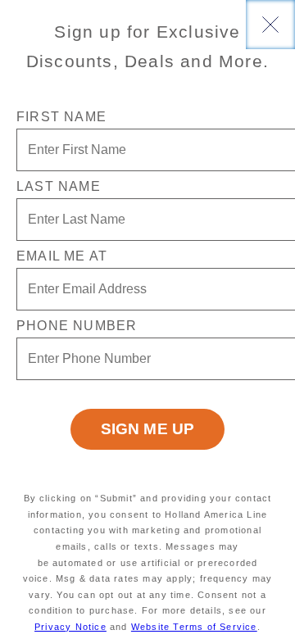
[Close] (270, 24)
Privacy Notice (70, 627)
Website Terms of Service (194, 627)
